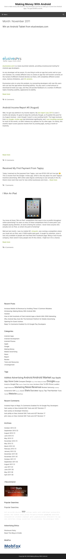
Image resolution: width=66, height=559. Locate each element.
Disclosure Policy (10, 530)
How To (42, 384)
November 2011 (9, 456)
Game (44, 381)
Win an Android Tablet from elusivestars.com (25, 26)
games (32, 517)
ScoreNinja (56, 387)
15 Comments (9, 160)
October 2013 (9, 428)
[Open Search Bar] (63, 14)
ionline (57, 519)
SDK (14, 391)
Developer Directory (21, 411)
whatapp (18, 519)
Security (18, 390)
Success (34, 390)
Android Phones (9, 341)
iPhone (51, 384)
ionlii (5, 512)
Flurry (33, 381)
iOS (47, 384)
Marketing (19, 387)
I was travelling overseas (54, 119)
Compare (22, 381)
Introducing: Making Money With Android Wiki (20, 311)
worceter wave (26, 519)
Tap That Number (50, 391)
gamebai (27, 514)
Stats (27, 390)
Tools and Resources (11, 362)
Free (36, 381)
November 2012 (9, 441)
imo (56, 517)
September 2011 (10, 462)
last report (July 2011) (45, 113)
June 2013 (8, 436)
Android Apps (9, 336)
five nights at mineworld (36, 514)
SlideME (22, 390)
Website (13, 393)
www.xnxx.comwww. (36, 519)
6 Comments (9, 247)
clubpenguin (25, 517)
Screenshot (8, 391)
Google (6, 346)
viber (11, 514)
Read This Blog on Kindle (13, 533)
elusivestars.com (8, 66)
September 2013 (10, 430)
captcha (34, 512)
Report (6, 357)
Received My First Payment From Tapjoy (23, 168)
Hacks (31, 384)
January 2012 (9, 451)
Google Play (14, 384)
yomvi (39, 512)
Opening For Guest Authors (13, 321)
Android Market (42, 377)
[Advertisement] (33, 43)
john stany (7, 416)
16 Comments (9, 99)
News (6, 354)
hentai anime (55, 514)
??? (23, 511)
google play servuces (40, 517)
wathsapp (29, 512)
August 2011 (8, 464)
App (53, 378)
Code (16, 381)
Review (6, 359)
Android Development (11, 339)
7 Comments (9, 185)
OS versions (28, 79)
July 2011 (7, 467)
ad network (18, 517)
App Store (8, 381)
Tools (60, 391)
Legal (6, 387)
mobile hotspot (46, 512)
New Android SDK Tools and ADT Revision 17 (30, 408)
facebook (16, 514)
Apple (6, 344)
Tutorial (6, 394)
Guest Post (26, 384)
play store (18, 512)
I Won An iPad (10, 193)
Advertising (17, 377)
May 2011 (7, 472)
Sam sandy (8, 408)
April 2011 (7, 475)
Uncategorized (9, 365)
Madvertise (11, 387)
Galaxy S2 (40, 381)
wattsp (22, 514)
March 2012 (8, 446)
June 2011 (7, 469)
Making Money (9, 349)
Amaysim (35, 231)
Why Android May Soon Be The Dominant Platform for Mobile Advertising (29, 319)
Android (28, 377)
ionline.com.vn (51, 517)
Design (28, 381)
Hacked (7, 314)
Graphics (21, 384)
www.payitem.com (9, 517)
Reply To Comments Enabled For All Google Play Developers (25, 324)
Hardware (36, 384)
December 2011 (9, 454)
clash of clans (11, 519)
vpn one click (11, 512)
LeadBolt (56, 384)
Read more (6, 94)
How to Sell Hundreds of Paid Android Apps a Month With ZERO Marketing (30, 316)
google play (47, 514)
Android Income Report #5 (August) (21, 107)
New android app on (48, 519)
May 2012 (7, 443)
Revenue (36, 387)
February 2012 (9, 449)
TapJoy (41, 391)
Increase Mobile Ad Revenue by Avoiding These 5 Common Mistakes (28, 308)
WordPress (20, 394)
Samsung (50, 387)
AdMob (7, 377)
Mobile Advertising (10, 352)
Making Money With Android (33, 4)
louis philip (8, 413)
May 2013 (7, 438)
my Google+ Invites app (14, 119)
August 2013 (8, 433)
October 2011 (8, 459)
